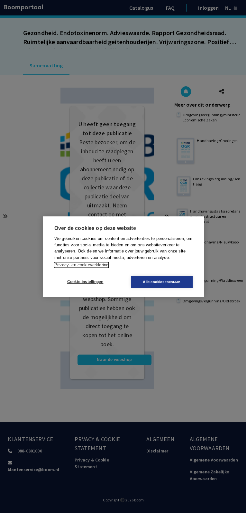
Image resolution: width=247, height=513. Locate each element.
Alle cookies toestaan (161, 282)
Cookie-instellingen (85, 282)
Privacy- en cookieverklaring (81, 264)
